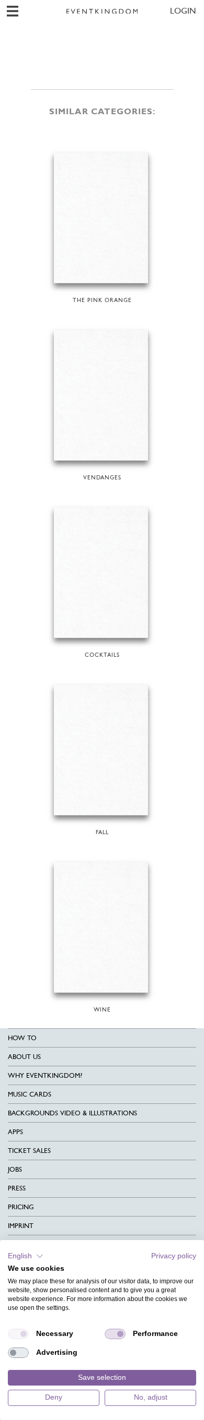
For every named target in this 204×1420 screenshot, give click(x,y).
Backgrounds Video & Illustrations (72, 1113)
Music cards (29, 1094)
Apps (15, 1132)
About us (24, 1057)
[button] (25, 1256)
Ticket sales (29, 1150)
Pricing (21, 1207)
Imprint (20, 1226)
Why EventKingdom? (45, 1075)
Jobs (15, 1169)
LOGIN (183, 11)
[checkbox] (18, 1334)
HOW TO (22, 1038)
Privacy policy (173, 1256)
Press (17, 1188)
